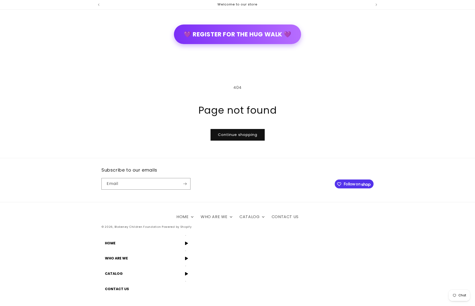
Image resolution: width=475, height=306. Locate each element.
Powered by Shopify (177, 227)
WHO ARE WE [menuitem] (214, 217)
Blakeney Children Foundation (138, 227)
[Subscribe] (184, 184)
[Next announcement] (376, 4)
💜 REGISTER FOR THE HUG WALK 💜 (237, 34)
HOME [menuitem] (182, 217)
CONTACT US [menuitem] (285, 217)
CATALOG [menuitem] (249, 217)
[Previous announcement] (98, 4)
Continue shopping (237, 134)
